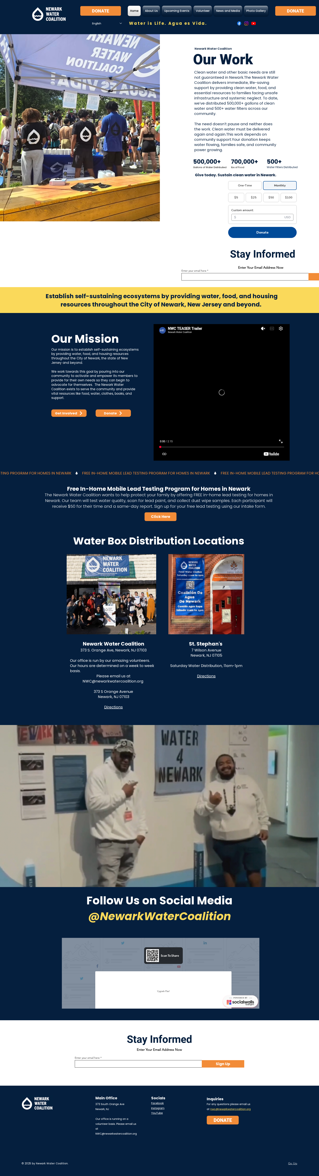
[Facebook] (239, 23)
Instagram (157, 1108)
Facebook (157, 1103)
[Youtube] (253, 23)
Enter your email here (87, 1057)
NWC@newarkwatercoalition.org (113, 681)
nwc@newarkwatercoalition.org (230, 1109)
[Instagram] (246, 23)
